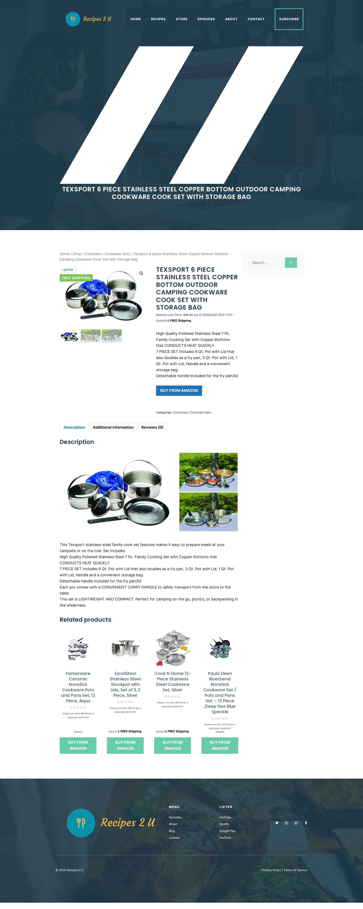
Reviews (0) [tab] (152, 427)
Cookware (93, 254)
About (231, 19)
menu (174, 807)
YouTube (225, 817)
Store (182, 19)
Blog (172, 831)
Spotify (224, 824)
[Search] (291, 262)
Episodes (206, 19)
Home (135, 19)
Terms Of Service (296, 870)
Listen (225, 807)
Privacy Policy (271, 870)
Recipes (158, 19)
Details (160, 320)
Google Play (227, 831)
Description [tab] (74, 427)
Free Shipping (76, 277)
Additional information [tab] (113, 427)
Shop (77, 254)
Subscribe (289, 19)
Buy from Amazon (179, 390)
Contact (256, 19)
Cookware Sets (117, 254)
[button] (141, 273)
